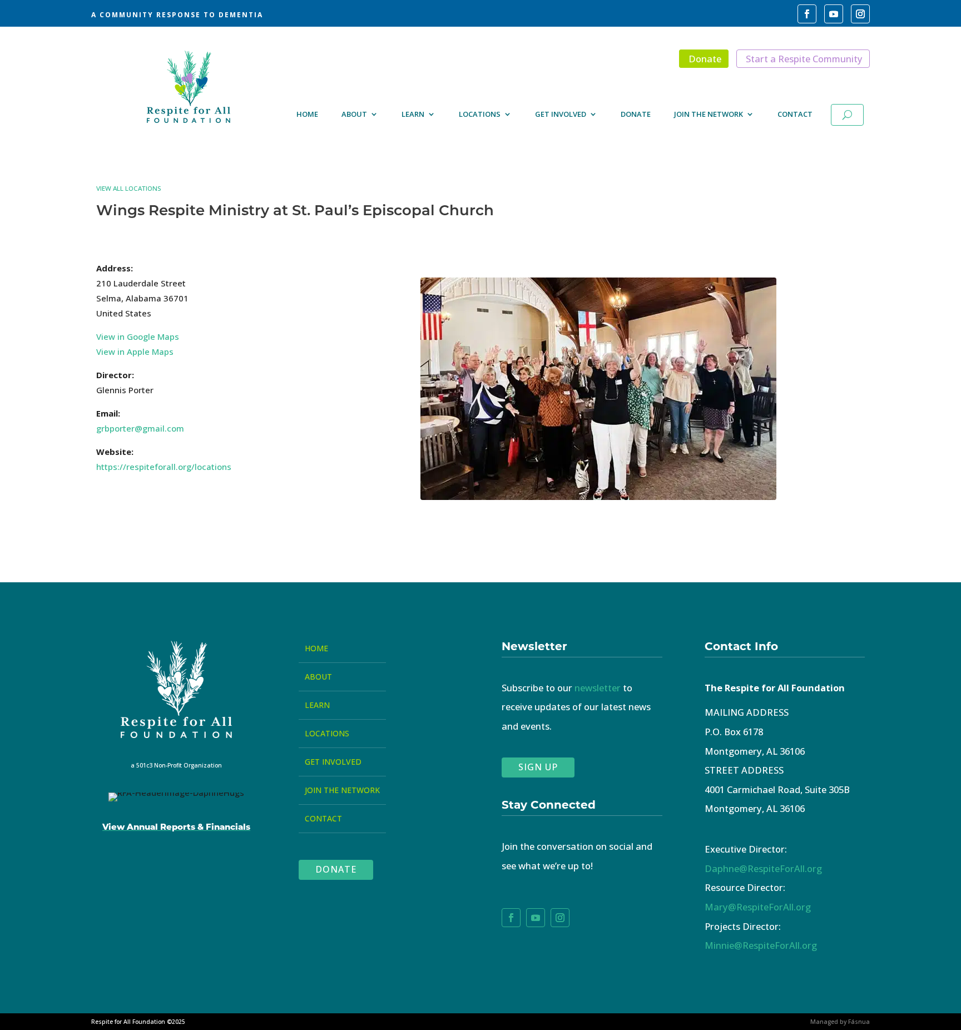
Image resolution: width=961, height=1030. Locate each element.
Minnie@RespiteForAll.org (761, 945)
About (354, 115)
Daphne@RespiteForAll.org (763, 868)
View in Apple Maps (135, 351)
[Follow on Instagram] (860, 13)
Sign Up (538, 767)
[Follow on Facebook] (806, 13)
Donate (704, 58)
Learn (413, 115)
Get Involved (560, 115)
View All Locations (128, 188)
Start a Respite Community (804, 58)
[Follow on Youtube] (833, 13)
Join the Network (708, 115)
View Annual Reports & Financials (176, 826)
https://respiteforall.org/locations (163, 466)
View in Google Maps (137, 336)
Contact (795, 115)
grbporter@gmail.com (140, 428)
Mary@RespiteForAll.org (758, 906)
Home (307, 115)
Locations (480, 115)
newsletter (597, 687)
